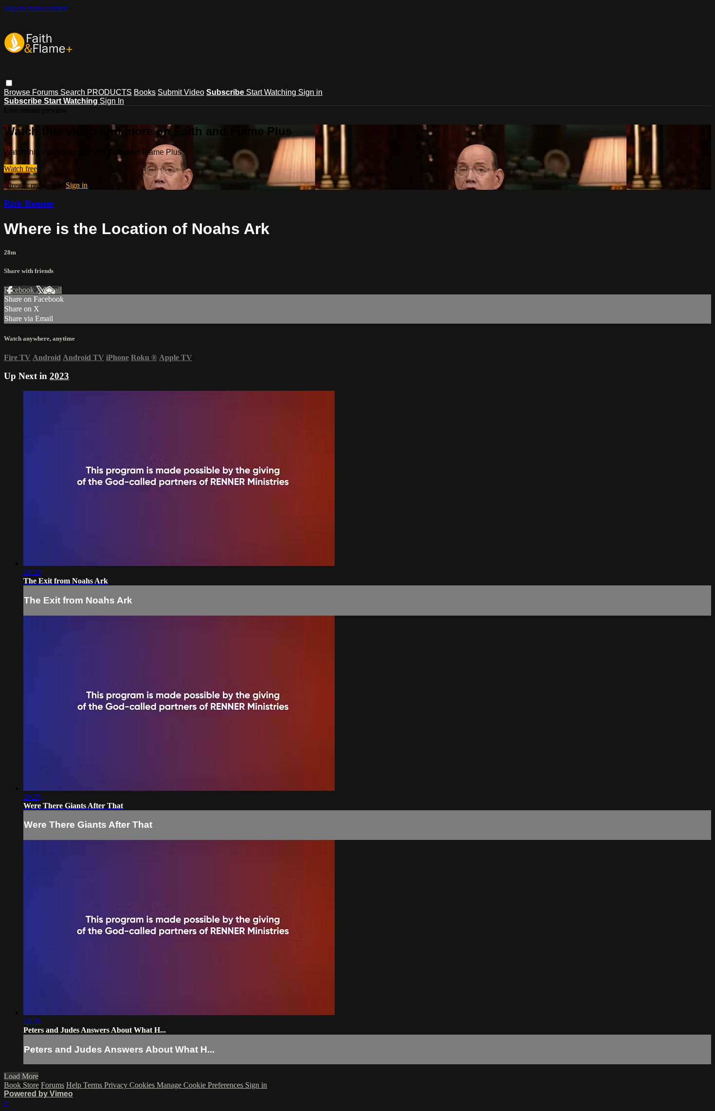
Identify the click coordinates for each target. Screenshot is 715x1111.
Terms (93, 1085)
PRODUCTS (109, 92)
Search (73, 92)
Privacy (116, 1085)
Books (145, 92)
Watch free (20, 168)
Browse (18, 92)
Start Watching (272, 92)
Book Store (21, 1085)
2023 (59, 376)
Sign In (112, 101)
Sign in (310, 92)
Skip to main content (35, 8)
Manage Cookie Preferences (201, 1085)
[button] (9, 83)
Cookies (143, 1085)
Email (53, 290)
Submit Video (181, 92)
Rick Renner (29, 204)
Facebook (20, 290)
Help (74, 1085)
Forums (46, 92)
